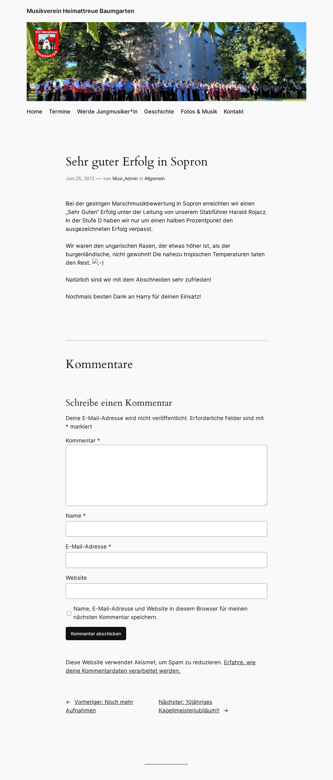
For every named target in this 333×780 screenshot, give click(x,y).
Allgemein (154, 178)
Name (76, 515)
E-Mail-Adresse (88, 546)
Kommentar (83, 440)
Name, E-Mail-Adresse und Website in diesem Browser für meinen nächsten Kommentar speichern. (160, 612)
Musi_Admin (125, 178)
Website (76, 578)
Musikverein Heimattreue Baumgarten (80, 10)
